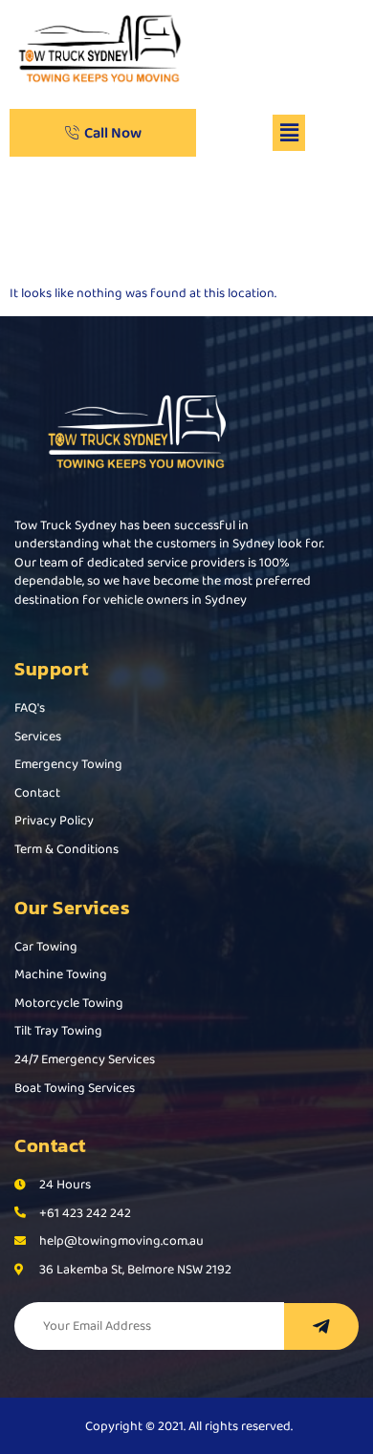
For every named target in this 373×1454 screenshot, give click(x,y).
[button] (289, 133)
